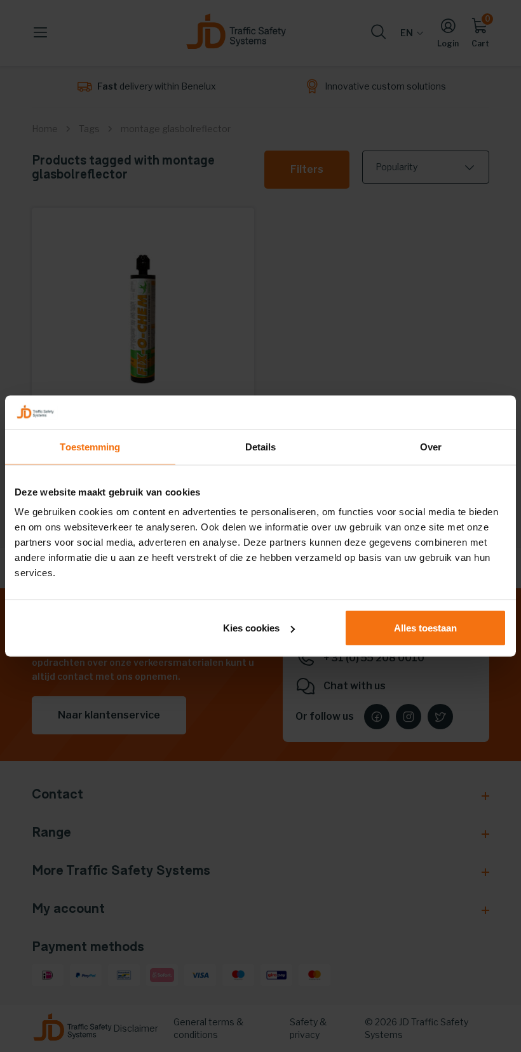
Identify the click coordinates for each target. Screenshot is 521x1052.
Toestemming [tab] (90, 446)
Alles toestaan (425, 628)
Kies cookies (251, 628)
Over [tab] (431, 446)
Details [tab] (260, 446)
